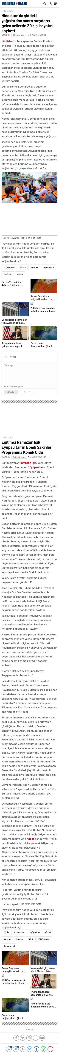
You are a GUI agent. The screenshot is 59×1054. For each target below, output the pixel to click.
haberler (34, 267)
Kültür (31, 939)
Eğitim (6, 932)
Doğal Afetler (9, 267)
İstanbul (19, 939)
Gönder (11, 392)
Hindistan (8, 274)
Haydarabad (48, 267)
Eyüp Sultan (19, 932)
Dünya (23, 267)
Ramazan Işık (9, 946)
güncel (48, 932)
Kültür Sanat (44, 939)
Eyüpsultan (35, 932)
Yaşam (20, 274)
